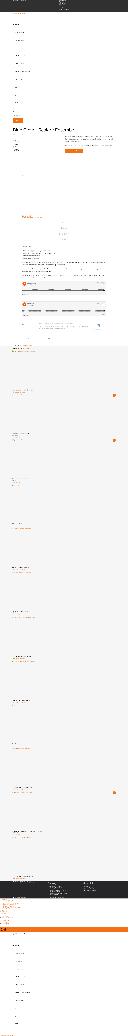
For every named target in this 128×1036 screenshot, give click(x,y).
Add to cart (99, 329)
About (4, 913)
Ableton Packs (20, 79)
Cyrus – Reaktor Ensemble (19, 478)
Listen (64, 228)
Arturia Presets (20, 40)
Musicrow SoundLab (6, 1035)
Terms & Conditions (90, 889)
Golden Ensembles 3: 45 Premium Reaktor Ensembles (56, 323)
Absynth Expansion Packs (23, 48)
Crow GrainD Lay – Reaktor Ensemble (22, 876)
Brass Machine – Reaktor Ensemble (22, 700)
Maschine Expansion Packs (23, 71)
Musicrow (52, 897)
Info (64, 222)
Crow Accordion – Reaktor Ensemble (22, 787)
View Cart (61, 8)
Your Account (88, 887)
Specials (4, 911)
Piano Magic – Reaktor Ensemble (21, 433)
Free (3, 910)
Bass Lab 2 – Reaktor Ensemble (21, 611)
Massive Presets (20, 63)
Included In (64, 234)
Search (18, 120)
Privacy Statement (90, 890)
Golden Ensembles (77, 145)
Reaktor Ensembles (21, 56)
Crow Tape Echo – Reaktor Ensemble (22, 744)
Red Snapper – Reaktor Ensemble (21, 656)
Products (4, 899)
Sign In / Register (63, 9)
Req (64, 239)
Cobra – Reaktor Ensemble (19, 524)
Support (87, 886)
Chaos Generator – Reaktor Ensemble (22, 390)
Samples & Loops (20, 32)
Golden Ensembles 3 (74, 151)
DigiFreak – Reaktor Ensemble (20, 567)
